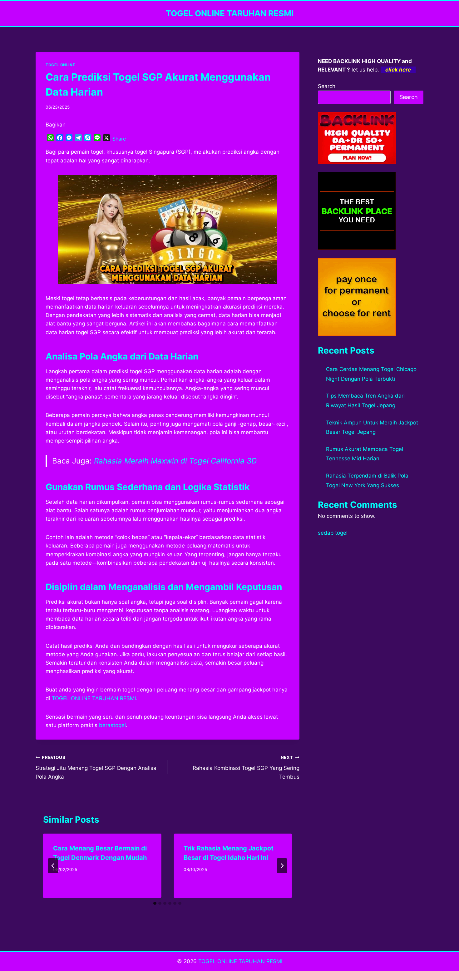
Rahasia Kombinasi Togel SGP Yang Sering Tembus (246, 767)
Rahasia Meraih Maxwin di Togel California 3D (175, 460)
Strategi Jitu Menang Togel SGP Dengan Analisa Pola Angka (96, 767)
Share (119, 139)
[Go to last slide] (53, 865)
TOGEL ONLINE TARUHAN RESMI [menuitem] (94, 698)
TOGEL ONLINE (60, 64)
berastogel (112, 725)
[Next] (282, 865)
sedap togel (333, 533)
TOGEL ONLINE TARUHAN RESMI (240, 961)
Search (326, 86)
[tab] (154, 903)
